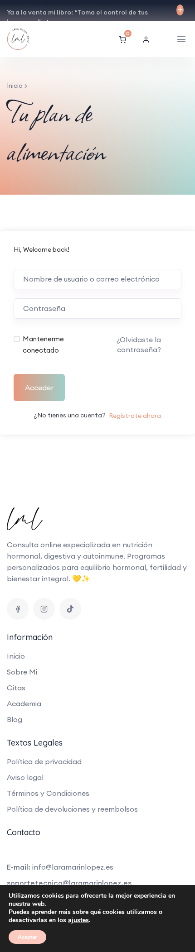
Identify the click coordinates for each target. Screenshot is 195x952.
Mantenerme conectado (43, 344)
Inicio (15, 85)
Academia (24, 703)
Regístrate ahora (135, 415)
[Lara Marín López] (31, 39)
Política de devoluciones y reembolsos (72, 808)
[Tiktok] (70, 609)
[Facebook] (18, 609)
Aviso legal (25, 777)
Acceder (39, 387)
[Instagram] (44, 609)
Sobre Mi (22, 671)
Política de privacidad (44, 761)
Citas (16, 687)
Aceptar (27, 937)
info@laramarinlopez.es (72, 866)
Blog (14, 719)
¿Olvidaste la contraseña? (139, 344)
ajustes (78, 920)
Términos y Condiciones (48, 793)
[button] (148, 39)
